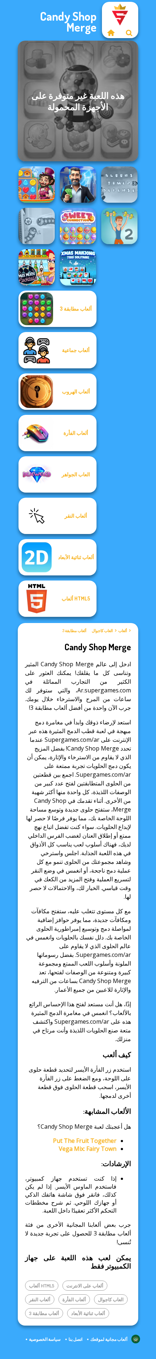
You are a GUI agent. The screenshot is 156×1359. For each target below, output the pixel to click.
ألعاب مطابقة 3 (74, 630)
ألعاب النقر (39, 1299)
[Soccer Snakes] (37, 226)
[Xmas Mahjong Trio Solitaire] (78, 267)
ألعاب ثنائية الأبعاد (88, 1313)
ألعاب (122, 630)
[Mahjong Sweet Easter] (78, 226)
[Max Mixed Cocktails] (37, 267)
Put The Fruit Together (84, 1141)
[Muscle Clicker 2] (119, 226)
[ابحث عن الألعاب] (129, 32)
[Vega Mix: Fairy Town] (37, 184)
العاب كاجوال (102, 630)
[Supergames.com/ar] (111, 32)
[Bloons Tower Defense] (119, 184)
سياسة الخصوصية (45, 1339)
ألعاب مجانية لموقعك (108, 1339)
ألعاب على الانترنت (84, 1286)
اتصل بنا (75, 1339)
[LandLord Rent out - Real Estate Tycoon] (78, 184)
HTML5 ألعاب (41, 1286)
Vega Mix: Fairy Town (87, 1149)
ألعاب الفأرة (74, 1299)
